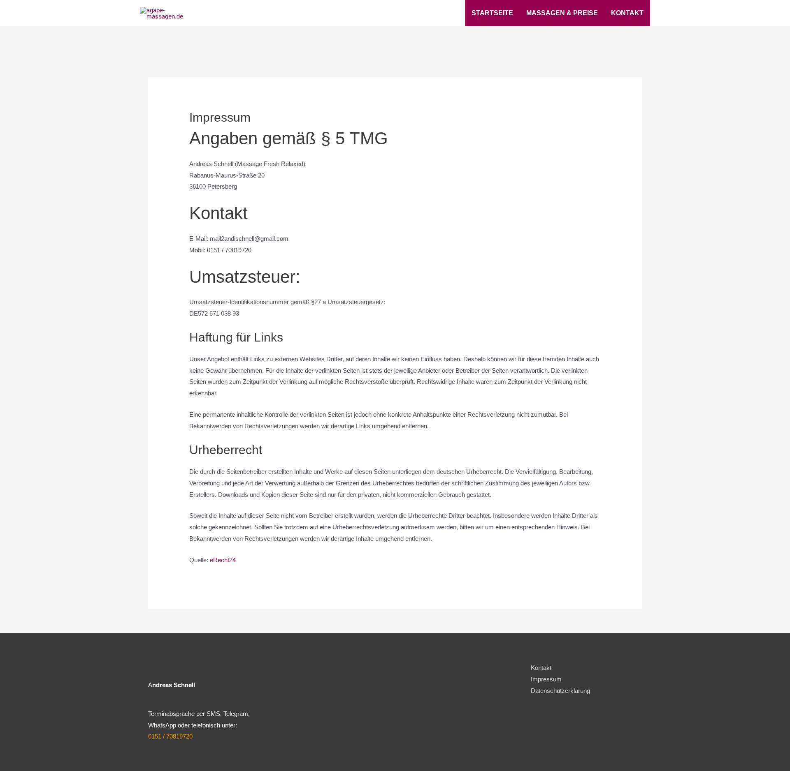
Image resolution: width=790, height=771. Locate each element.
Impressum (546, 679)
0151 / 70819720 (170, 736)
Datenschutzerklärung (560, 690)
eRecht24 (223, 559)
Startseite (492, 12)
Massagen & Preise (562, 12)
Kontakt (627, 12)
